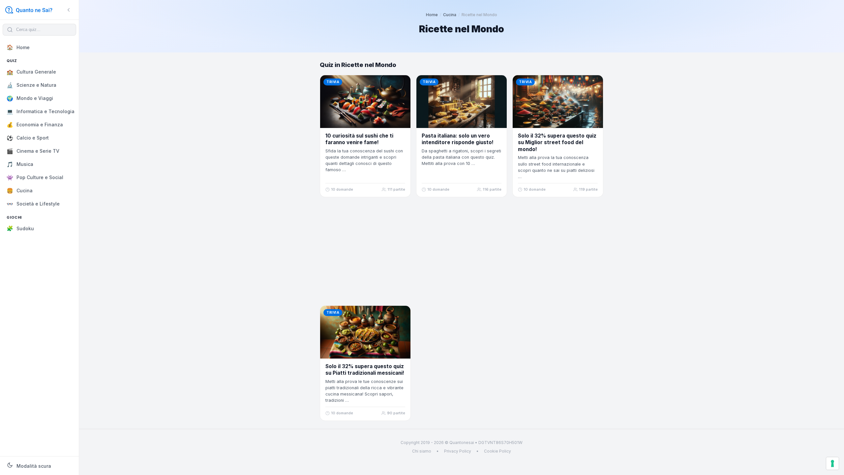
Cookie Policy (497, 451)
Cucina (449, 14)
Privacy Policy (457, 451)
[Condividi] (402, 84)
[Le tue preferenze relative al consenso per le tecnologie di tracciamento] (832, 463)
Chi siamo (421, 451)
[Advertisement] (461, 251)
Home (432, 14)
